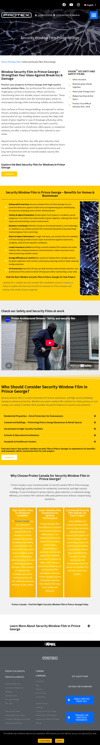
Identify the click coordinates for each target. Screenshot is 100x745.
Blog (37, 685)
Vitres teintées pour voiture (15, 715)
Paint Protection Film (13, 684)
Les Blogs (39, 707)
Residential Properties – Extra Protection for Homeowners (33, 415)
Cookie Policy (41, 697)
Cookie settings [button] (44, 741)
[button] (94, 15)
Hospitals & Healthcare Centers (20, 441)
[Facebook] (64, 4)
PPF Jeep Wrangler (12, 699)
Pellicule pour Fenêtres (13, 723)
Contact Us (40, 681)
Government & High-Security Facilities (23, 428)
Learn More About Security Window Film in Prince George (45, 627)
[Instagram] (78, 4)
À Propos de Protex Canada (46, 711)
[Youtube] (71, 4)
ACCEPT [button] (60, 741)
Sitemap (39, 723)
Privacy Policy (41, 693)
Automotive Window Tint (14, 688)
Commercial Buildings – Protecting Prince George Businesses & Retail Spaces (43, 422)
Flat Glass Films (14, 62)
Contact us (68, 282)
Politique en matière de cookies (47, 719)
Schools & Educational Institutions (21, 435)
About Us (39, 689)
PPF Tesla (8, 703)
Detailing (8, 692)
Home (4, 62)
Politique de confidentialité (46, 715)
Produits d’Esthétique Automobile (17, 719)
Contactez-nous (42, 703)
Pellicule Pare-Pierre (12, 711)
